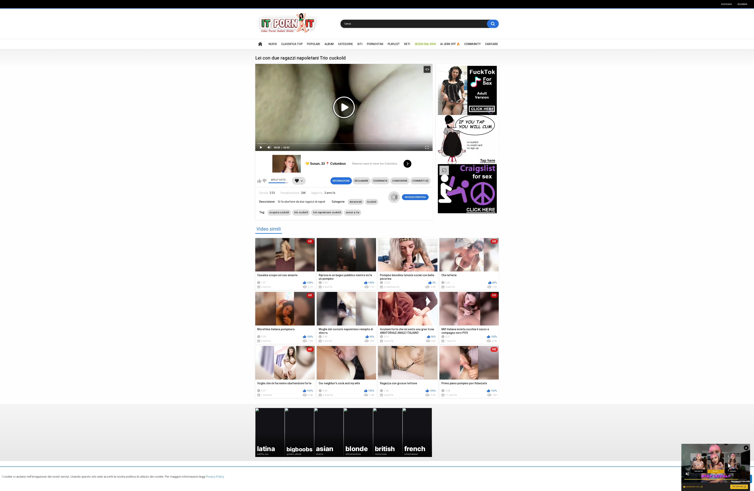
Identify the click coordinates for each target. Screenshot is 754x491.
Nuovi (273, 44)
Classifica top (292, 44)
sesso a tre (352, 212)
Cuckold (371, 201)
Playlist (394, 44)
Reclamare (361, 180)
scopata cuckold (279, 212)
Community (472, 44)
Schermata (380, 180)
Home (260, 44)
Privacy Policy (214, 476)
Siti (359, 44)
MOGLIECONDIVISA (415, 197)
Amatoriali (356, 201)
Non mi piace (264, 181)
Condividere (399, 180)
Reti (407, 44)
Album (329, 44)
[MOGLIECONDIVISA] (394, 197)
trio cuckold (301, 212)
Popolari (313, 44)
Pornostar (375, 44)
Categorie (345, 44)
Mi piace (259, 181)
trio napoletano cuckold (327, 212)
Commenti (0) (420, 180)
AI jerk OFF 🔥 (450, 44)
